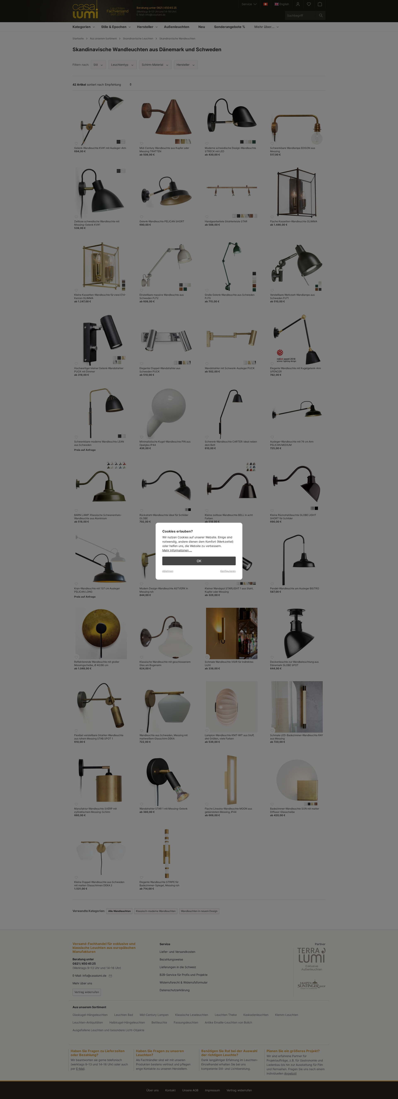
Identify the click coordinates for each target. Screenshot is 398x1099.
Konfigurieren (228, 571)
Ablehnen (167, 571)
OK (199, 561)
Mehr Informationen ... (177, 550)
